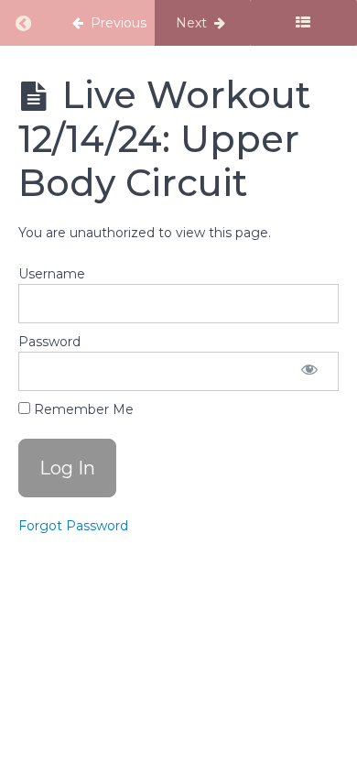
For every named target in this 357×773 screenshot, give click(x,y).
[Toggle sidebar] (303, 23)
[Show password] (309, 371)
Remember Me (82, 409)
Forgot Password (73, 525)
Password (49, 341)
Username (51, 274)
